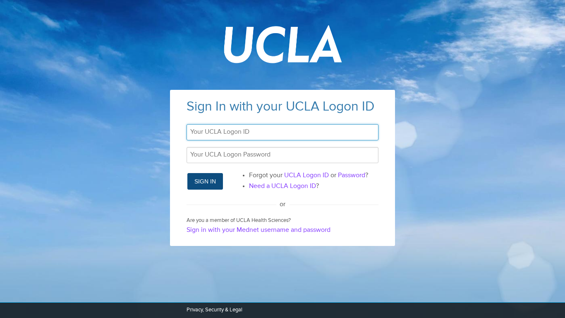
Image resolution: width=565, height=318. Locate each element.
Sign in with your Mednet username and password (258, 230)
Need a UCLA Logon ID (282, 186)
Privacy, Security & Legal (214, 310)
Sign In (205, 181)
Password (351, 175)
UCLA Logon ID (306, 175)
